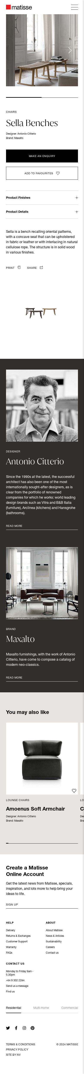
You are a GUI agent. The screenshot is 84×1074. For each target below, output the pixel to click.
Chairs (11, 112)
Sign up (12, 905)
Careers (50, 947)
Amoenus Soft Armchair (35, 809)
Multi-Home (41, 1008)
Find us (10, 992)
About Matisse (54, 930)
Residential (13, 1008)
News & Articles (55, 936)
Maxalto (18, 138)
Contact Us (15, 964)
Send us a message (17, 986)
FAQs (9, 953)
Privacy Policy (17, 1050)
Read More (14, 526)
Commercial (69, 1008)
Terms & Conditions (20, 1044)
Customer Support (17, 941)
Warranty (11, 947)
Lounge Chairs (18, 800)
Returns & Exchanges (18, 936)
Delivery (10, 930)
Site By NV (13, 1055)
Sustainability (54, 941)
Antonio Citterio (26, 134)
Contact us (52, 953)
